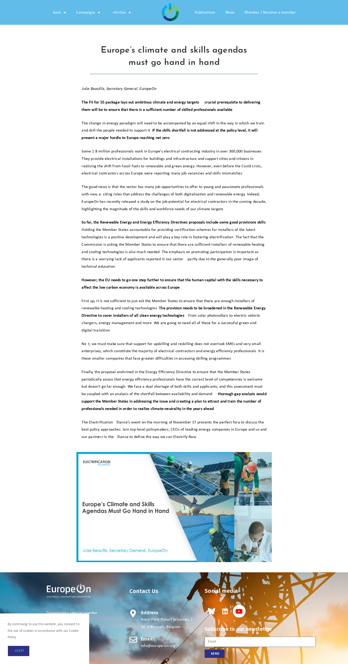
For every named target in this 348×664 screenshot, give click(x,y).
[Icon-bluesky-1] (211, 611)
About (56, 12)
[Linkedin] (225, 611)
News (230, 12)
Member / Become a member (270, 12)
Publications (205, 12)
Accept (18, 651)
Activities (118, 12)
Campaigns (85, 12)
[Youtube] (239, 611)
